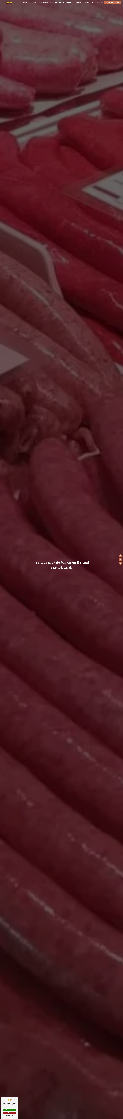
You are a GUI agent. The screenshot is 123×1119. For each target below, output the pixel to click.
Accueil (25, 2)
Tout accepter (9, 1110)
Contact (100, 2)
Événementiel (70, 2)
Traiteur (61, 2)
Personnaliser (9, 1115)
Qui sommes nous (34, 2)
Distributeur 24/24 (90, 2)
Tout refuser (9, 1112)
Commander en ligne (112, 2)
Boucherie (44, 2)
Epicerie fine (79, 2)
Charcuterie (53, 2)
